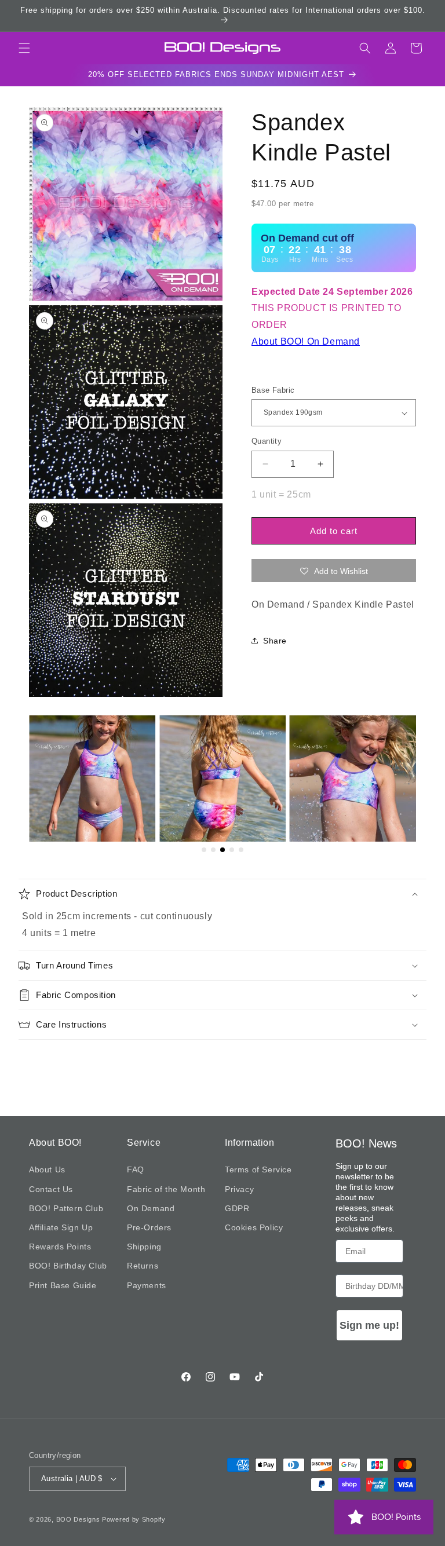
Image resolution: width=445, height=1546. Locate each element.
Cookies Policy (254, 1227)
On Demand (150, 1208)
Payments (146, 1285)
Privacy (239, 1189)
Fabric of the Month (166, 1189)
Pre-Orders (149, 1227)
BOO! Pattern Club (66, 1208)
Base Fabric (272, 390)
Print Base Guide (63, 1285)
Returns (142, 1265)
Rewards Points (60, 1246)
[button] (24, 48)
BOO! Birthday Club (68, 1265)
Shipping (144, 1246)
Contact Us (51, 1189)
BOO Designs (78, 1519)
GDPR (237, 1208)
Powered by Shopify (134, 1519)
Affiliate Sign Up (61, 1227)
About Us (47, 1169)
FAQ (135, 1169)
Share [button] (275, 640)
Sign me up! (369, 1325)
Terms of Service (258, 1169)
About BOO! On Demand (305, 341)
